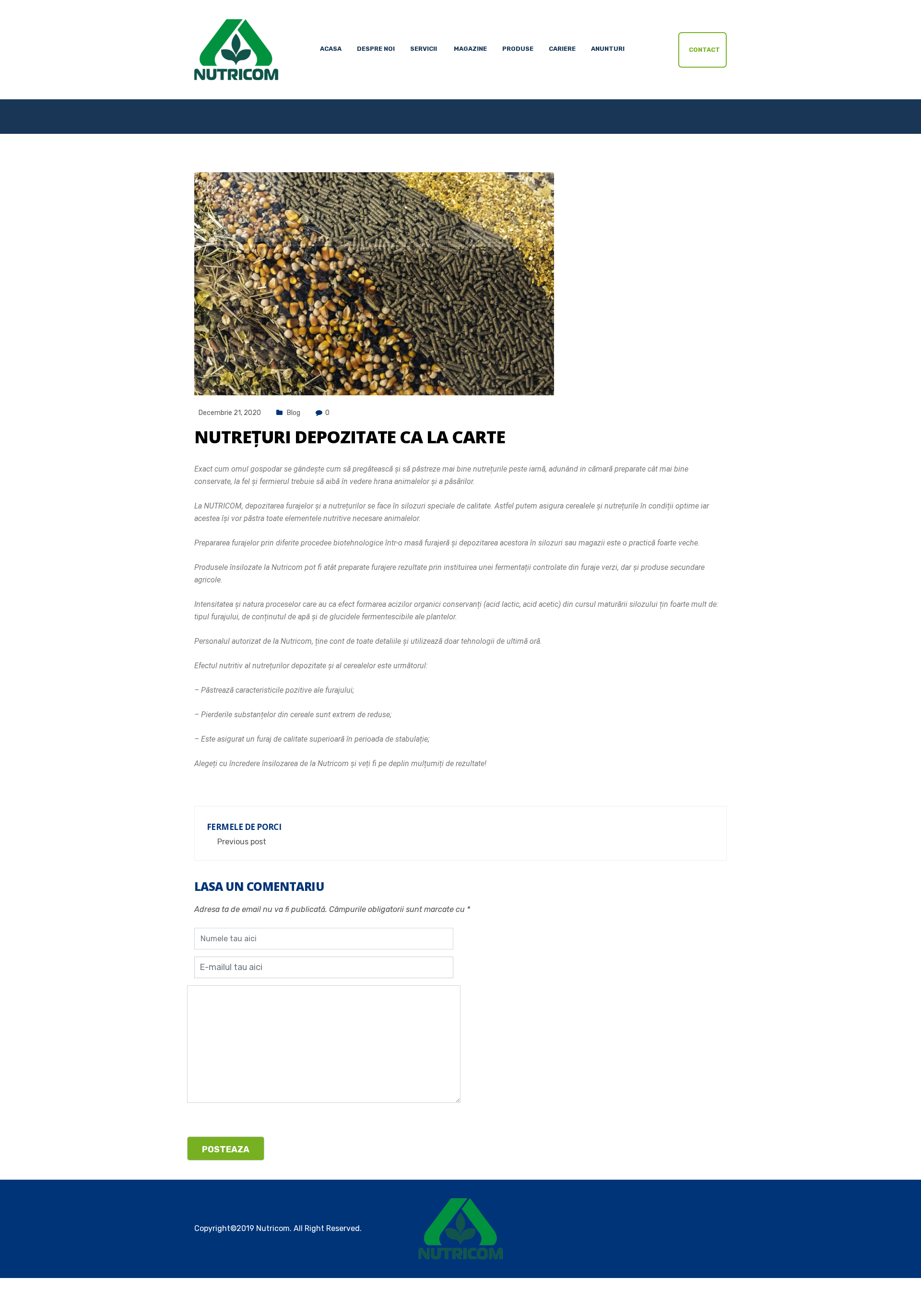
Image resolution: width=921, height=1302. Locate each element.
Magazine (470, 48)
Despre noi (376, 48)
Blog (293, 413)
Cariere (562, 48)
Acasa (331, 48)
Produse (517, 48)
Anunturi (608, 48)
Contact (704, 49)
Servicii (423, 48)
